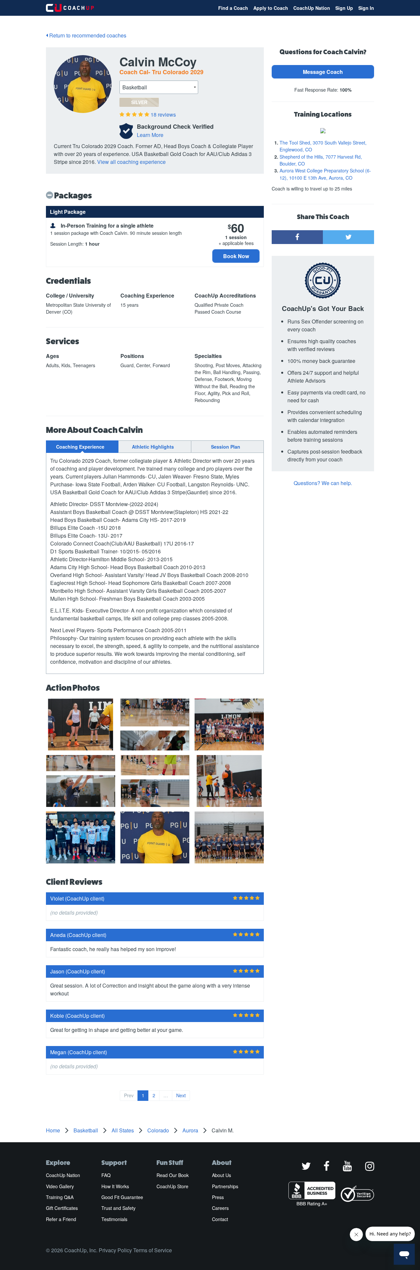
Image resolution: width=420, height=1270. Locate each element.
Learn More (150, 135)
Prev (129, 1095)
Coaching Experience (80, 446)
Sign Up (344, 8)
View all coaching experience (131, 162)
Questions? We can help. (323, 483)
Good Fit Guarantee (122, 1197)
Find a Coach (233, 8)
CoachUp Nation (311, 8)
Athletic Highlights (153, 446)
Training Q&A (60, 1197)
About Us (221, 1175)
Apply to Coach (270, 8)
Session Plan (225, 446)
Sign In (366, 8)
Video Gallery (60, 1186)
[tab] (82, 446)
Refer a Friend (61, 1219)
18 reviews (163, 114)
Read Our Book (173, 1175)
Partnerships (225, 1186)
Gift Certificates (62, 1208)
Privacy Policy (115, 1250)
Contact (220, 1219)
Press (218, 1197)
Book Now (236, 256)
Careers (220, 1208)
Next (181, 1095)
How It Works (115, 1186)
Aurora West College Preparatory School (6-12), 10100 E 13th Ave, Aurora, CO (325, 174)
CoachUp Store (172, 1186)
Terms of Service (152, 1250)
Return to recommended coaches (87, 35)
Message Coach (323, 72)
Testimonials (114, 1219)
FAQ (106, 1175)
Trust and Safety (118, 1208)
